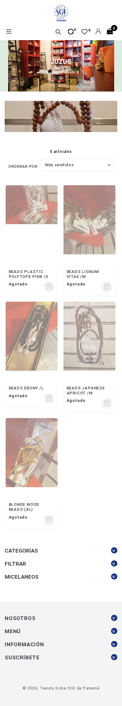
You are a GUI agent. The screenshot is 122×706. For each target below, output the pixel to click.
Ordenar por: (23, 166)
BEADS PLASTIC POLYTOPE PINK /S (29, 274)
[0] (84, 32)
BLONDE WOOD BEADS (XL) (24, 507)
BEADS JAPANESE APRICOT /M (86, 390)
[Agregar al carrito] (48, 286)
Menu (8, 32)
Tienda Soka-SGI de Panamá (69, 688)
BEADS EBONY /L (26, 388)
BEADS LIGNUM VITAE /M (83, 274)
